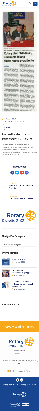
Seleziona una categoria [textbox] (12, 245)
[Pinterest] (22, 173)
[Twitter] (17, 173)
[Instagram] (21, 380)
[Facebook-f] (17, 380)
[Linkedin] (27, 173)
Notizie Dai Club (20, 122)
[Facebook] (12, 173)
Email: (21, 371)
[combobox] (19, 245)
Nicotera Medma (8, 122)
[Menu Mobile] (35, 4)
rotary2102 (6, 127)
